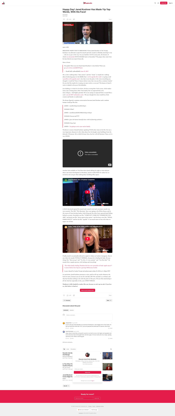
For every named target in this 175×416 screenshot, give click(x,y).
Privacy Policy (98, 376)
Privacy (90, 406)
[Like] (64, 19)
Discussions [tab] (73, 349)
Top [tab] (64, 349)
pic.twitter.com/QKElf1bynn (74, 68)
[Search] (155, 3)
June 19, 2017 (85, 71)
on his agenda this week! (95, 77)
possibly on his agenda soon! (71, 79)
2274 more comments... (68, 342)
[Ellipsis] (112, 323)
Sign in (171, 3)
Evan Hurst (65, 14)
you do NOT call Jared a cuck (74, 95)
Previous (68, 300)
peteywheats (69, 322)
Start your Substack (84, 409)
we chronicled (70, 57)
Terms (93, 406)
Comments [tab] (65, 310)
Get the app (94, 409)
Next (108, 300)
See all (65, 386)
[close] (101, 353)
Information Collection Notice (87, 376)
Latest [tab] (67, 349)
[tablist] (68, 310)
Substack (81, 413)
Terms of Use (94, 375)
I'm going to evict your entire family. (79, 126)
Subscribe (163, 3)
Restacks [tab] (72, 310)
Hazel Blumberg (69, 331)
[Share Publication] (158, 3)
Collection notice (100, 406)
